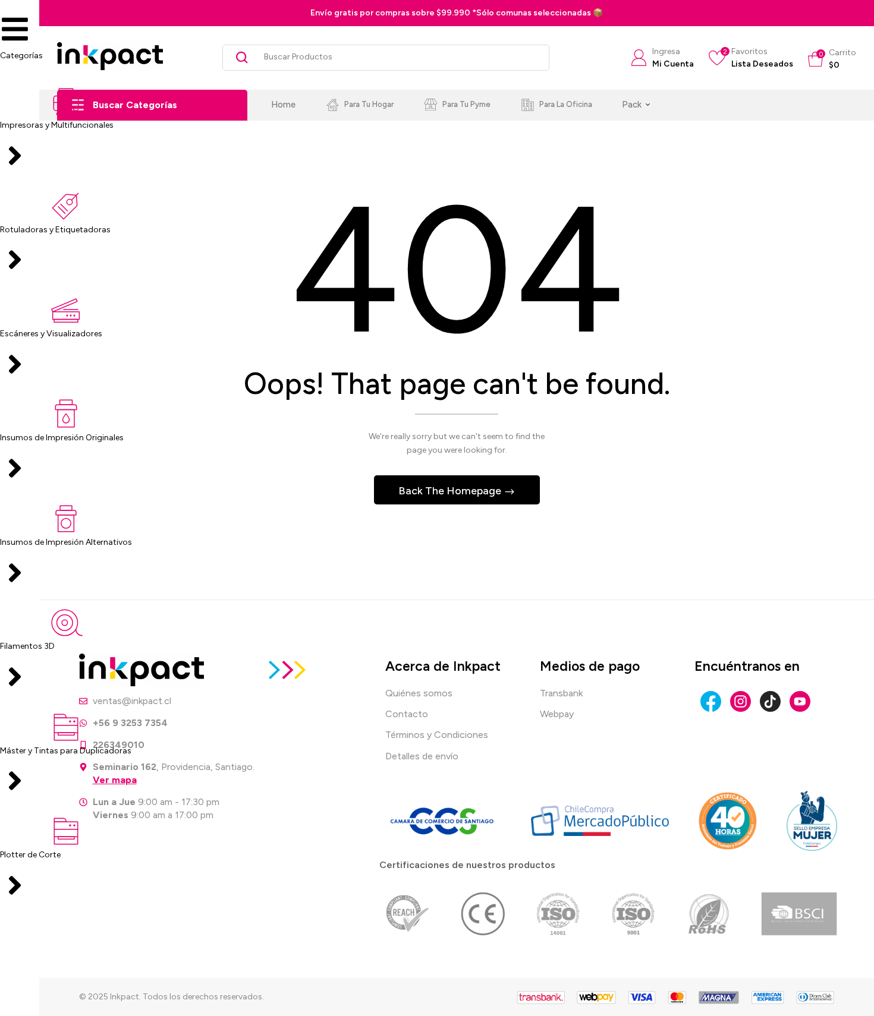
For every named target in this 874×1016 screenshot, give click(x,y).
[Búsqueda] (237, 57)
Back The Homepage (451, 490)
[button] (832, 59)
